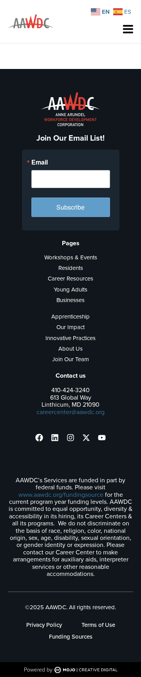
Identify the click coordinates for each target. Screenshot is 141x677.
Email (39, 162)
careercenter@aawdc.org (70, 411)
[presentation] (39, 437)
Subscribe (70, 207)
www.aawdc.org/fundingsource (60, 494)
